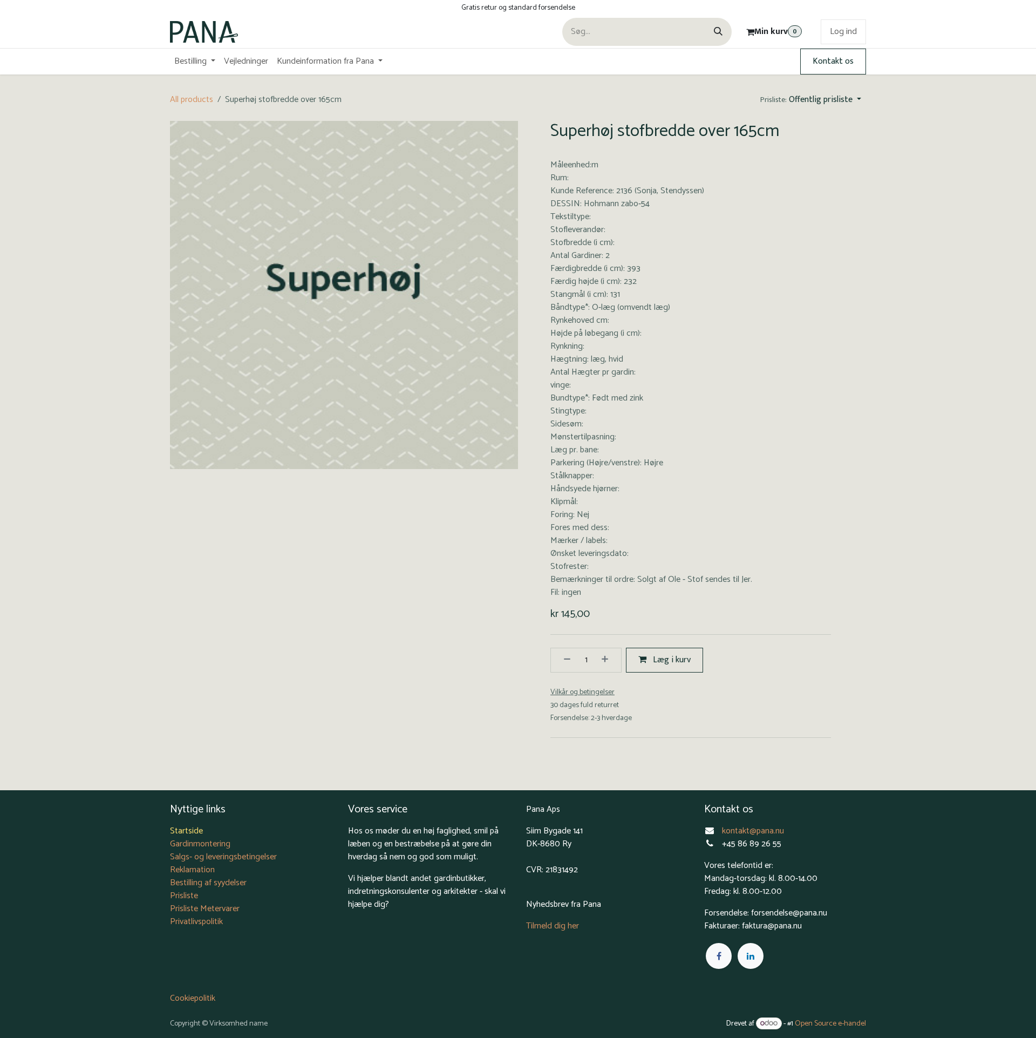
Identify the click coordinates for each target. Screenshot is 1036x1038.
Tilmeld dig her (552, 926)
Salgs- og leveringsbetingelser (223, 857)
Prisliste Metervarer (205, 908)
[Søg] (718, 32)
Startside (186, 831)
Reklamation (192, 870)
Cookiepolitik (192, 998)
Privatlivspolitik (196, 921)
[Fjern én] (563, 660)
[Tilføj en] (608, 660)
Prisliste (184, 895)
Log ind (843, 31)
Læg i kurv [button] (671, 660)
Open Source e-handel (830, 1023)
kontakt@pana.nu (754, 831)
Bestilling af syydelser (208, 883)
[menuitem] (195, 61)
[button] (810, 99)
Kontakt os (833, 61)
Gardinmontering (200, 844)
